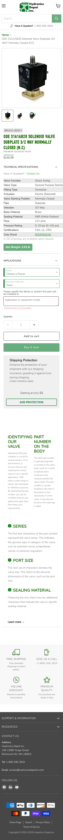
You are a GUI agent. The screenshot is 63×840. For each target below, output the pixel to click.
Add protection (31, 402)
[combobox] (27, 18)
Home (5, 35)
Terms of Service (31, 827)
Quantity (8, 316)
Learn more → (16, 622)
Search (28, 822)
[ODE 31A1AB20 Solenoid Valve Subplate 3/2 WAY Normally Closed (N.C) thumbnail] (7, 115)
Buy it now (31, 347)
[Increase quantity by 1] (34, 324)
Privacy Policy (43, 822)
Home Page (15, 822)
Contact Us (33, 173)
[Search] (56, 18)
